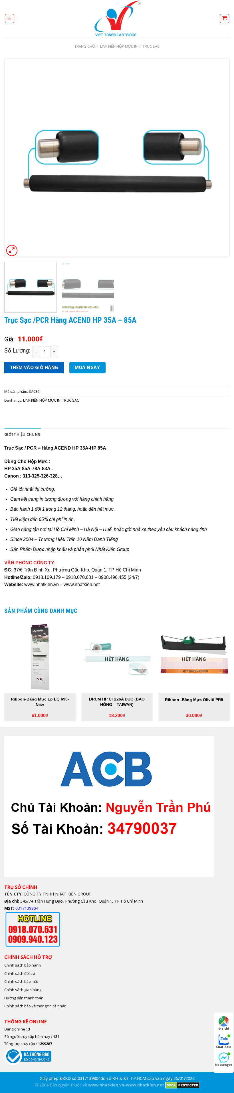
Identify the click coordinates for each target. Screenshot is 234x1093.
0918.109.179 (47, 577)
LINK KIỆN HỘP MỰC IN (119, 46)
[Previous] (16, 158)
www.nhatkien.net (82, 584)
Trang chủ (84, 46)
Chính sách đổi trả (19, 973)
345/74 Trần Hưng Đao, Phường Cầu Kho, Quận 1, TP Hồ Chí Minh (81, 901)
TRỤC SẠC (151, 46)
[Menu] (9, 18)
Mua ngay (87, 367)
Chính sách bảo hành (22, 965)
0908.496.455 (112, 577)
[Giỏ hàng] (224, 18)
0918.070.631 (80, 577)
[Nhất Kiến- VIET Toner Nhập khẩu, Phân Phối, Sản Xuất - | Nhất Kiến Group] (117, 18)
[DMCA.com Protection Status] (182, 1085)
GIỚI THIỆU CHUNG (22, 434)
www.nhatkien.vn (41, 584)
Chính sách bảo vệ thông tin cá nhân (35, 1006)
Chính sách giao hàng (22, 989)
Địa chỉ (224, 1028)
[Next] (218, 158)
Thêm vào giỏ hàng (34, 367)
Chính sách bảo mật (21, 981)
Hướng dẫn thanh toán (23, 998)
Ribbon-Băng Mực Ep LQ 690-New (40, 702)
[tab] (22, 434)
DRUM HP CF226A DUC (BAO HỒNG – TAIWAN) (117, 702)
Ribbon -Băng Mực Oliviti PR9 (194, 699)
